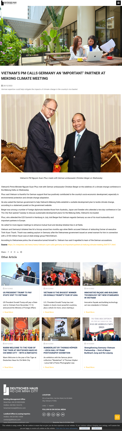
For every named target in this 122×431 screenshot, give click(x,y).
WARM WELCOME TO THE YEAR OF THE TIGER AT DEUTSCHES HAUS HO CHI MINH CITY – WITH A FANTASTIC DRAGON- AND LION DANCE (20, 350)
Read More (8, 312)
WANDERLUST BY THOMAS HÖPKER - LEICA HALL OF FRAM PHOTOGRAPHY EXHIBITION (60, 350)
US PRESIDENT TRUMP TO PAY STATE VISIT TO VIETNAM (17, 293)
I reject (96, 428)
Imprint (51, 406)
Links (44, 406)
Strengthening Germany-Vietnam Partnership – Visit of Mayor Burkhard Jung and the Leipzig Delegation (99, 350)
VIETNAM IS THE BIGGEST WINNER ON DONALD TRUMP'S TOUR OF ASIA (61, 293)
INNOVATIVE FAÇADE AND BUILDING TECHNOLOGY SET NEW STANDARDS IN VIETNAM (101, 295)
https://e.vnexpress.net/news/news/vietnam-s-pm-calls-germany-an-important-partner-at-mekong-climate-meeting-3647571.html (62, 245)
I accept (84, 428)
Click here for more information (67, 428)
